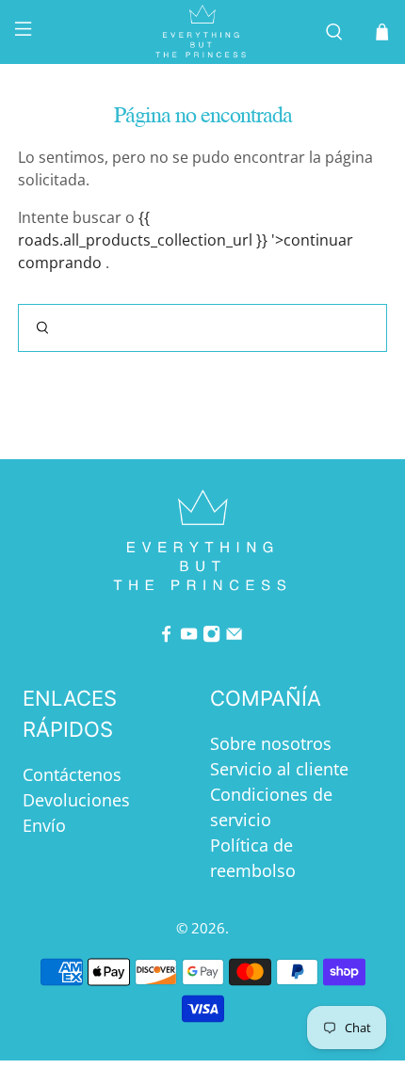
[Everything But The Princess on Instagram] (211, 636)
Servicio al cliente (279, 768)
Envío (44, 825)
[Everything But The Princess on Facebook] (166, 636)
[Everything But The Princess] (203, 32)
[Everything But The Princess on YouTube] (189, 636)
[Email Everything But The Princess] (234, 636)
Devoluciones (76, 800)
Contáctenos (72, 774)
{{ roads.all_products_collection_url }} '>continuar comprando (185, 240)
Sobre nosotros (271, 743)
